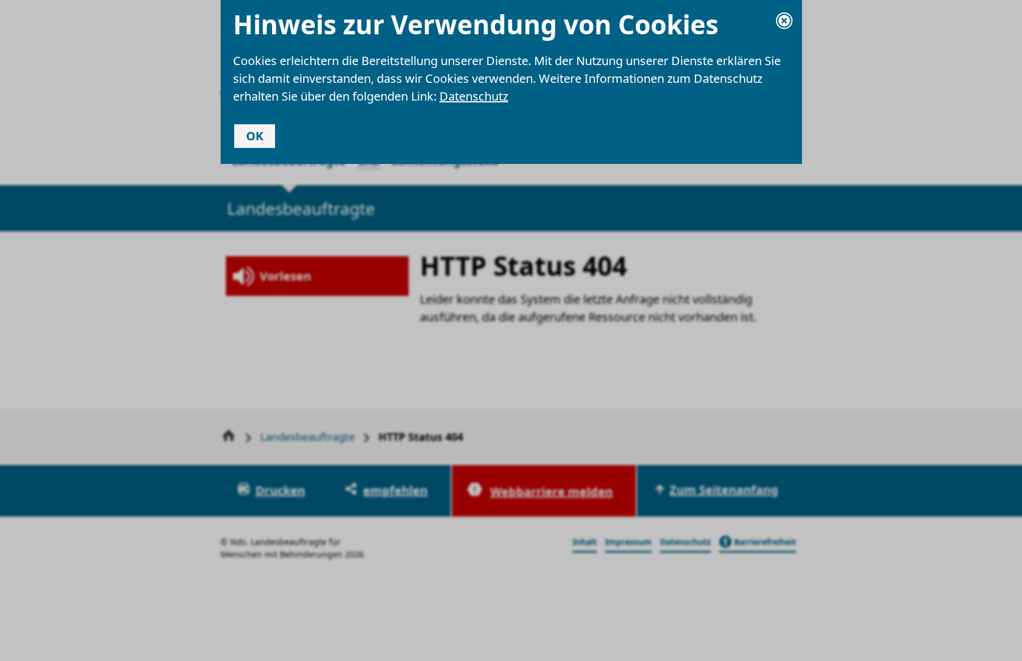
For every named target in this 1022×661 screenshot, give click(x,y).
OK (254, 136)
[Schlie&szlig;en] (784, 21)
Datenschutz (473, 96)
